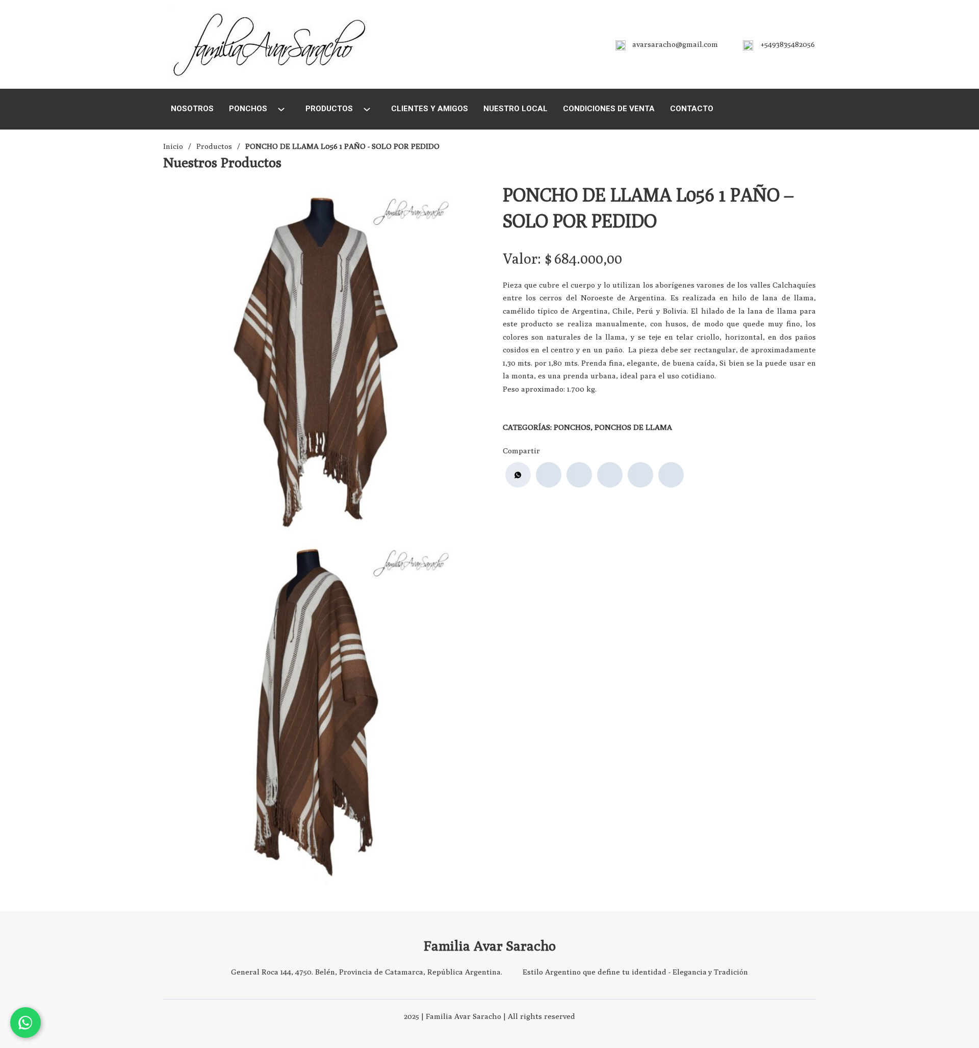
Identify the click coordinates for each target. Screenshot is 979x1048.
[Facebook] (548, 475)
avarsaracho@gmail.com (675, 44)
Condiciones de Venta (609, 108)
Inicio (173, 146)
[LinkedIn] (610, 475)
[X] (579, 475)
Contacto (691, 108)
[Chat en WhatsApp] (25, 1022)
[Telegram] (671, 475)
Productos (329, 108)
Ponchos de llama (633, 427)
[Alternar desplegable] (281, 109)
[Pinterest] (640, 475)
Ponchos (248, 108)
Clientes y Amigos (429, 108)
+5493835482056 (788, 44)
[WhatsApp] (518, 475)
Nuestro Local (515, 108)
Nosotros (192, 108)
